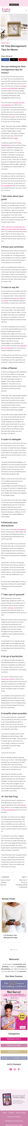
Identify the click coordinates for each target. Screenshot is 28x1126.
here (16, 138)
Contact (11, 1112)
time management (7, 185)
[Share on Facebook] (5, 59)
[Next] (23, 925)
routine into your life (7, 679)
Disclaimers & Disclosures (14, 1121)
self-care (11, 608)
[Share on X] (14, 59)
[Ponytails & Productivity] (6, 10)
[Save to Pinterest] (23, 59)
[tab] (12, 949)
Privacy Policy (21, 1112)
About (4, 1112)
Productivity (5, 43)
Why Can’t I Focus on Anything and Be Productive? (21, 882)
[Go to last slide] (4, 925)
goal (12, 117)
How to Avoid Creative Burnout (5, 881)
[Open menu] (26, 10)
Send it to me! (14, 4)
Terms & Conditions (14, 1117)
